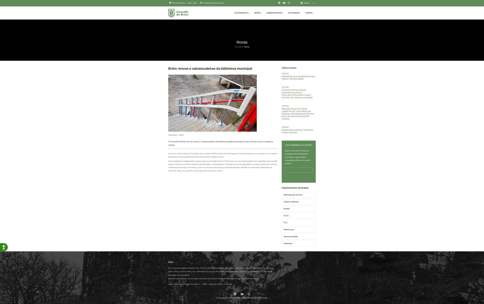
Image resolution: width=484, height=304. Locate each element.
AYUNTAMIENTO (241, 13)
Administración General (293, 195)
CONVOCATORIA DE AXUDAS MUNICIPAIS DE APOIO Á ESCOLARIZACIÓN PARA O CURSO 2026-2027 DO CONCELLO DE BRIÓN (297, 94)
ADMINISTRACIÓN (274, 13)
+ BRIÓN (308, 13)
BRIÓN (257, 13)
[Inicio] (178, 12)
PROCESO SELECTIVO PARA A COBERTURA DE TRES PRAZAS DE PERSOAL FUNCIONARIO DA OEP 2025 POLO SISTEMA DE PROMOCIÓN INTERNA (298, 114)
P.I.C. (286, 222)
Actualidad (239, 47)
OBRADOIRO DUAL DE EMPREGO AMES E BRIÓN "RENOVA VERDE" (298, 77)
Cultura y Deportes (291, 202)
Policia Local (289, 230)
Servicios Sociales (291, 236)
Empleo (287, 209)
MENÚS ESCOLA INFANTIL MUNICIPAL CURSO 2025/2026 (297, 131)
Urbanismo (288, 243)
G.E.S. (286, 216)
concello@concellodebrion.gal (213, 3)
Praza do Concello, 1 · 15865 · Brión (184, 3)
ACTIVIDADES (294, 13)
